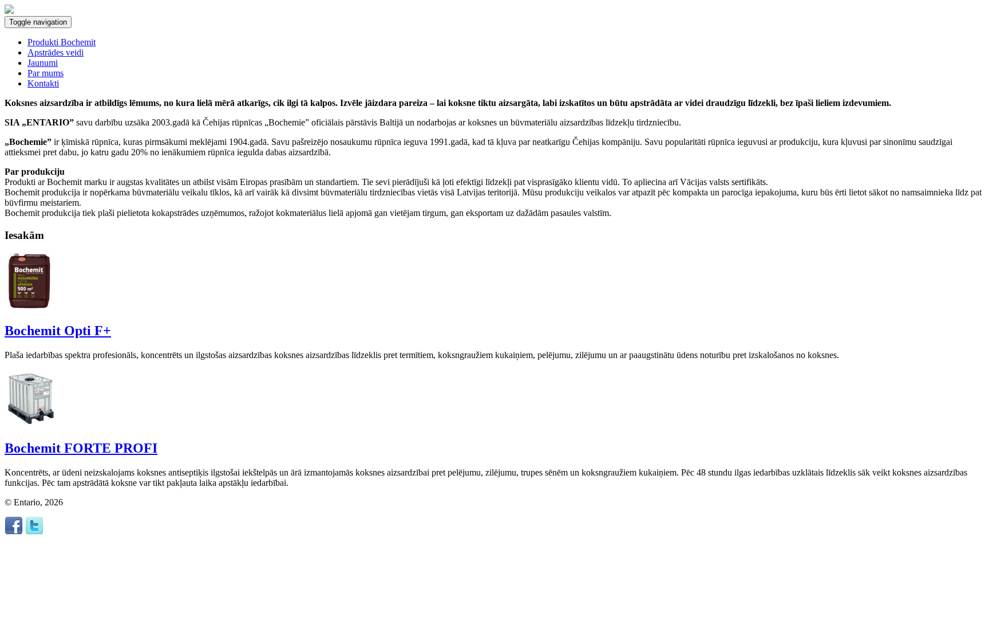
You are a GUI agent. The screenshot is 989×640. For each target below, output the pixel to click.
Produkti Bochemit (61, 42)
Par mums (45, 73)
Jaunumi (42, 63)
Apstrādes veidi (55, 52)
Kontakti (43, 83)
